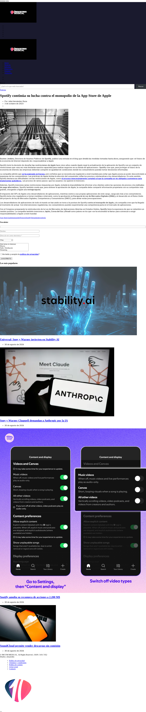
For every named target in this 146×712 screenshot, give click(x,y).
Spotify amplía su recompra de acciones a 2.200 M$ (30, 597)
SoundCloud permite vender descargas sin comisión (30, 645)
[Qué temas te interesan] (14, 244)
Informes (8, 67)
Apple (9, 218)
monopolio (16, 218)
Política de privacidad (17, 661)
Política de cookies (16, 665)
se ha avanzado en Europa (33, 174)
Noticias (7, 65)
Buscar (2, 83)
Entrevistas (8, 69)
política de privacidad (29, 254)
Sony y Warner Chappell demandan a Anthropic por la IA (34, 420)
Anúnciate (8, 73)
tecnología (42, 218)
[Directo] (14, 246)
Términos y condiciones (17, 663)
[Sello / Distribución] (14, 248)
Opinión (7, 71)
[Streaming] (14, 250)
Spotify (28, 218)
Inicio (7, 63)
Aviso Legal (13, 667)
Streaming (34, 218)
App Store (3, 218)
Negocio (23, 218)
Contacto (12, 669)
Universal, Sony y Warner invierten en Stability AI (29, 339)
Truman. (18, 657)
